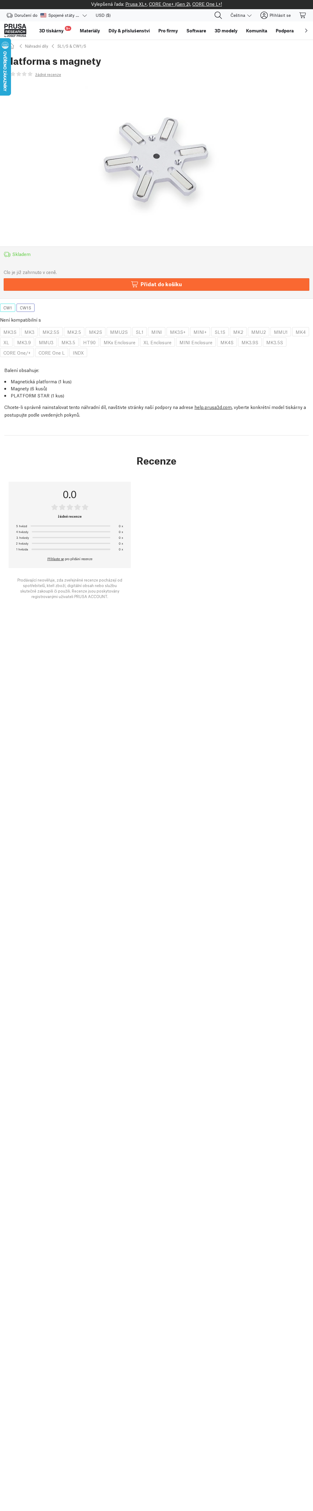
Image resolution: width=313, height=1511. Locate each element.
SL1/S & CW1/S (71, 46)
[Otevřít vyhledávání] (218, 15)
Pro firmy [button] (168, 30)
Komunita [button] (256, 30)
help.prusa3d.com (213, 407)
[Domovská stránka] (12, 46)
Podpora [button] (285, 30)
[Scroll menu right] (306, 30)
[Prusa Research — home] (15, 30)
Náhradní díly (36, 46)
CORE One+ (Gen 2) (169, 4)
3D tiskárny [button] (54, 29)
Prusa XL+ (136, 4)
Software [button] (196, 30)
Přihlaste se (55, 559)
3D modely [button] (226, 30)
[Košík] (303, 15)
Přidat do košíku (161, 283)
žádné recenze (48, 74)
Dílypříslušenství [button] (129, 30)
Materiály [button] (90, 30)
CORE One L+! (207, 4)
